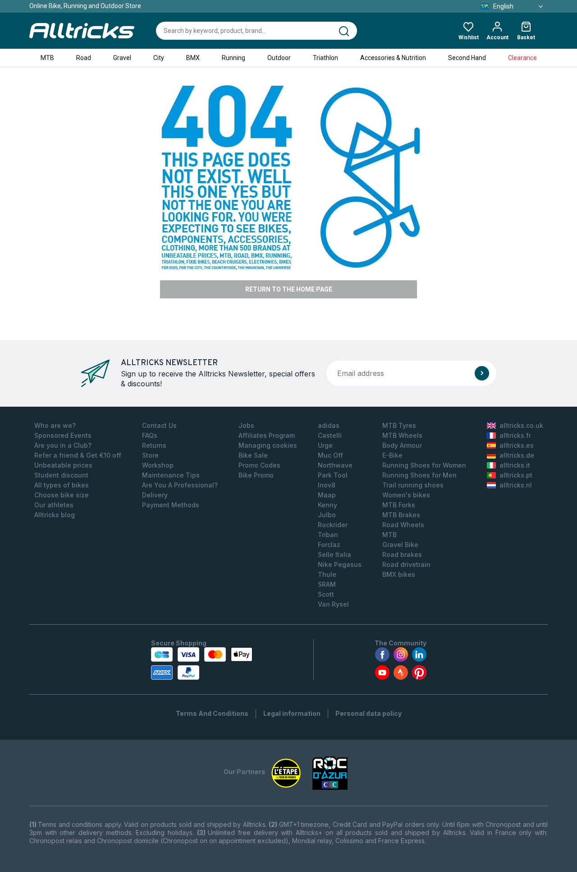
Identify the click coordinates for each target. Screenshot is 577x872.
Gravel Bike (400, 544)
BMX (193, 57)
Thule (327, 574)
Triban (328, 534)
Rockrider (333, 525)
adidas (328, 425)
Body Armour (402, 445)
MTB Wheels (402, 435)
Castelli (330, 435)
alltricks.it (514, 465)
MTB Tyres (399, 425)
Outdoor (279, 57)
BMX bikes (398, 574)
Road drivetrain (406, 564)
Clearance (522, 57)
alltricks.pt (515, 475)
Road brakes (402, 554)
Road (83, 57)
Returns (154, 445)
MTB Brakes (401, 515)
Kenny (327, 505)
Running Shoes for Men (419, 475)
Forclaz (329, 544)
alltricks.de (516, 455)
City (158, 57)
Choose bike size (61, 495)
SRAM (327, 584)
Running (233, 57)
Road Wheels (403, 525)
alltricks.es (516, 445)
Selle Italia (334, 554)
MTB (47, 57)
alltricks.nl (515, 485)
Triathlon (325, 57)
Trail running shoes (413, 485)
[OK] (482, 373)
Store (150, 455)
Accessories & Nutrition (393, 57)
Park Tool (333, 475)
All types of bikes (61, 485)
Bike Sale (253, 455)
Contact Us (159, 425)
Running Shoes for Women (424, 465)
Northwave (335, 465)
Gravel (122, 57)
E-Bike (392, 455)
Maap (327, 495)
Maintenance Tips (171, 475)
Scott (326, 594)
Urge (325, 445)
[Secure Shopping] (201, 663)
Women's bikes (406, 495)
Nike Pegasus (340, 564)
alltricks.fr (515, 435)
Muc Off (330, 455)
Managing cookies (267, 445)
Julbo (327, 515)
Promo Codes (259, 465)
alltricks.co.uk (521, 425)
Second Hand (467, 57)
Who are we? (55, 425)
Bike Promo (256, 475)
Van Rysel (333, 604)
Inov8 (326, 485)
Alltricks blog (54, 515)
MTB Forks (398, 505)
